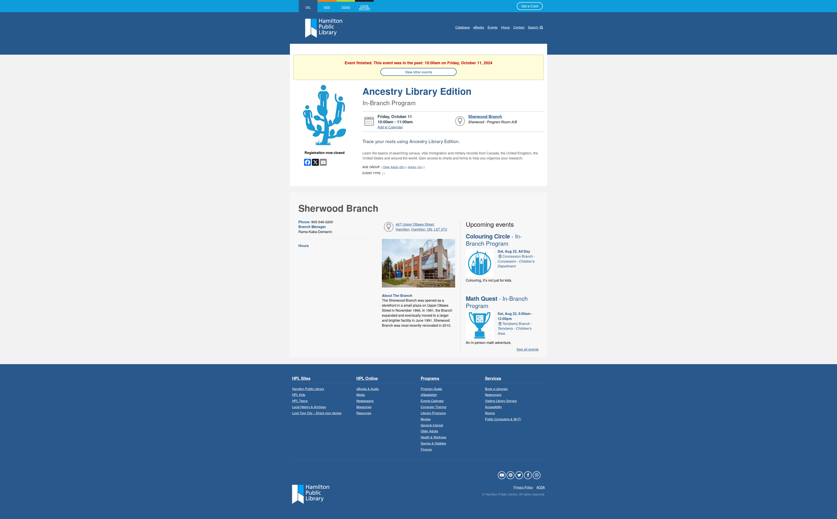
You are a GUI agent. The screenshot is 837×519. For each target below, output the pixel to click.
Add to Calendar (390, 127)
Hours (505, 27)
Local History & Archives (309, 406)
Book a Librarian (496, 388)
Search (533, 27)
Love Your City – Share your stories (316, 413)
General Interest (432, 425)
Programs (430, 378)
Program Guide (431, 388)
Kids (327, 7)
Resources (363, 413)
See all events (528, 349)
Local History (364, 7)
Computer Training (433, 406)
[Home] (310, 493)
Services (493, 378)
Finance (426, 449)
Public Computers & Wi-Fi (503, 419)
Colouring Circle (494, 239)
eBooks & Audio (367, 388)
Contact (518, 27)
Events (493, 27)
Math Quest (497, 301)
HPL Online (367, 378)
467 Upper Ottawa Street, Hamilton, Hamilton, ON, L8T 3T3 (421, 227)
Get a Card (530, 5)
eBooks (478, 27)
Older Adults (429, 431)
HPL (308, 7)
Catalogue (462, 27)
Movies (425, 419)
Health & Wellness (433, 437)
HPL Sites (301, 378)
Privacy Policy (523, 487)
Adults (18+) (415, 167)
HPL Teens (300, 400)
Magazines (363, 406)
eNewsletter (429, 394)
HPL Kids (298, 394)
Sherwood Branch (485, 116)
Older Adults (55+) (394, 167)
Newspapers (365, 400)
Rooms (490, 413)
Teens (345, 7)
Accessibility (493, 406)
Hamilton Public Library (308, 388)
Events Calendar (432, 400)
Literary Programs (433, 413)
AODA (540, 487)
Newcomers (493, 394)
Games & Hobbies (433, 443)
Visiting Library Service (501, 400)
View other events (418, 71)
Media (360, 394)
